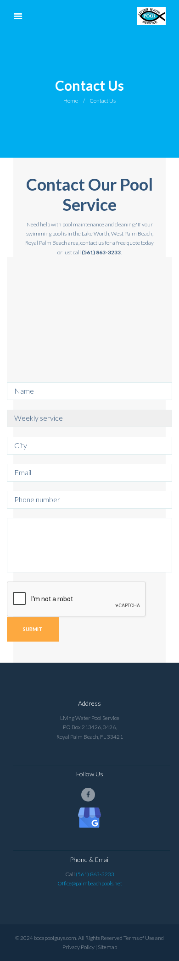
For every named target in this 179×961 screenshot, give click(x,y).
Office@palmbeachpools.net (89, 883)
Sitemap (107, 947)
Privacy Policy (78, 947)
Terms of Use (138, 937)
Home (70, 100)
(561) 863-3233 (95, 874)
